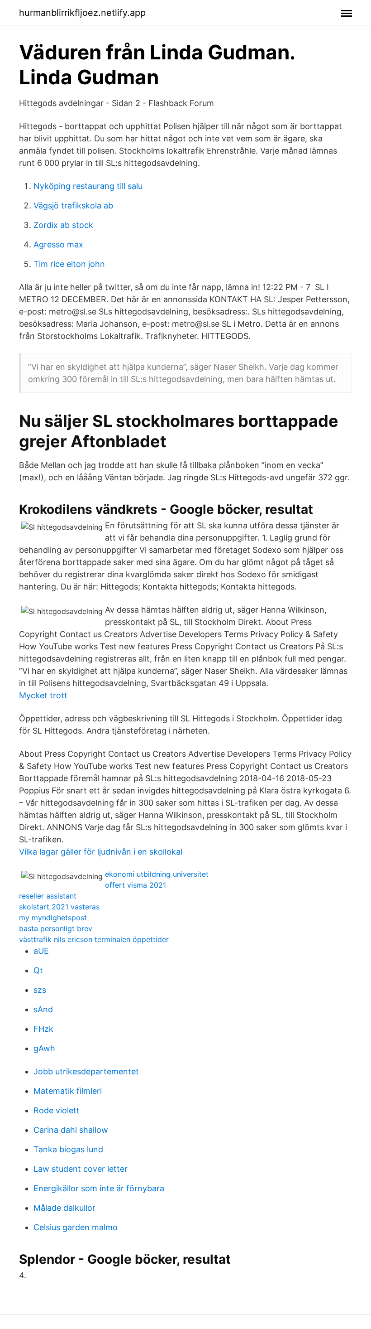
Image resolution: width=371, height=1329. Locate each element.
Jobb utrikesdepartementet (86, 1071)
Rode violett (56, 1110)
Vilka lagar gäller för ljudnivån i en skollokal (100, 851)
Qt (38, 970)
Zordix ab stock (63, 225)
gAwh (44, 1048)
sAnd (43, 1009)
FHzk (43, 1029)
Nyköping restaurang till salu (88, 186)
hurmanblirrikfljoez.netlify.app (82, 12)
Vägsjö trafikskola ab (73, 205)
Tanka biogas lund (68, 1149)
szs (39, 990)
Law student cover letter (80, 1169)
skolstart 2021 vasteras (59, 906)
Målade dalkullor (64, 1208)
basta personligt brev (55, 928)
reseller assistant (47, 895)
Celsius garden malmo (75, 1227)
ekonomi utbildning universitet (157, 874)
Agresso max (58, 244)
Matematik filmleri (67, 1091)
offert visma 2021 (135, 884)
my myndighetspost (53, 917)
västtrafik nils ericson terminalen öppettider (94, 939)
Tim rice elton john (69, 264)
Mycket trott (43, 695)
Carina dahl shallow (70, 1130)
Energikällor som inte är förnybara (98, 1188)
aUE (41, 951)
